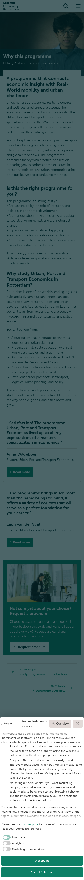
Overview (62, 723)
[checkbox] (13, 837)
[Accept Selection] (78, 724)
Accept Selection (42, 872)
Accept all (42, 860)
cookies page (29, 824)
